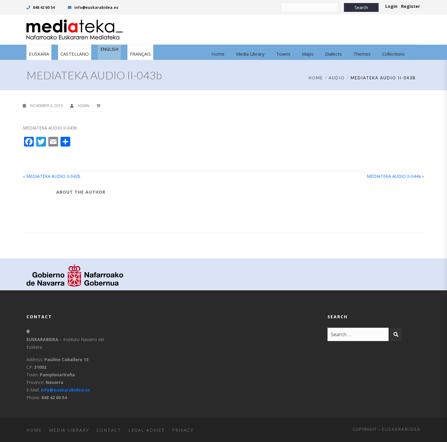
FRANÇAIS (140, 54)
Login (391, 6)
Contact (108, 430)
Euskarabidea (401, 429)
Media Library (69, 430)
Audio (337, 77)
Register (410, 6)
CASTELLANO (75, 54)
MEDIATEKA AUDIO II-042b (53, 176)
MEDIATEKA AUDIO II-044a (394, 176)
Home (316, 77)
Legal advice (146, 430)
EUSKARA (39, 54)
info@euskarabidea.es (95, 7)
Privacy (182, 430)
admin (84, 105)
